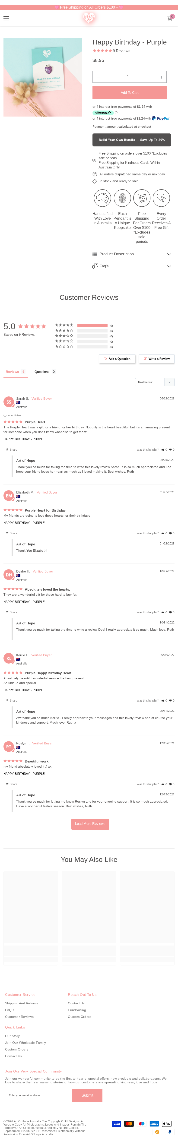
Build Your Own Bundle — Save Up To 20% (132, 140)
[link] (31, 951)
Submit (87, 1095)
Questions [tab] (42, 371)
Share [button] (13, 449)
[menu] (6, 18)
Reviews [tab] (12, 371)
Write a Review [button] (159, 359)
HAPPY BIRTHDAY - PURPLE (24, 439)
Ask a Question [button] (119, 359)
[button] (164, 449)
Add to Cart (130, 93)
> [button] (90, 824)
